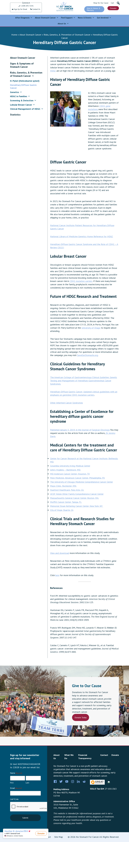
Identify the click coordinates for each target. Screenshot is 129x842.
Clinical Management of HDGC (25, 108)
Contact (104, 755)
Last (27, 782)
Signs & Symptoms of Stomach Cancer (22, 65)
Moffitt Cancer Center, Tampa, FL (66, 502)
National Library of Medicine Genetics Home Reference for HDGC (81, 236)
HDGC (53, 70)
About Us (62, 23)
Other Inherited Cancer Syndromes (66, 402)
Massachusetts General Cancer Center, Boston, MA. (74, 498)
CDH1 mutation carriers (81, 281)
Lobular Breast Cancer (21, 104)
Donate (113, 8)
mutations (93, 109)
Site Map (58, 836)
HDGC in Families (18, 96)
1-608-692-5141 (27, 6)
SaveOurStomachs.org (87, 355)
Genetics (14, 92)
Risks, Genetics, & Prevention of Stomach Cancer (67, 34)
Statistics (15, 114)
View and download (59, 553)
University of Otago (91, 327)
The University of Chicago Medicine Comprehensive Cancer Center (81, 481)
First (12, 782)
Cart (112, 3)
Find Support (67, 17)
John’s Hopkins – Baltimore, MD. (65, 469)
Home (14, 34)
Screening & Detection (21, 100)
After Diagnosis (22, 17)
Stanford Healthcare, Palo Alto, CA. (67, 489)
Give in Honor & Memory (93, 9)
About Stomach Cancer (45, 17)
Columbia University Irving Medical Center (70, 465)
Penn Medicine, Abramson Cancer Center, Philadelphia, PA (77, 477)
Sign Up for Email (20, 9)
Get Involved (102, 17)
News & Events (85, 17)
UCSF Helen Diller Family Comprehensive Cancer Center (77, 494)
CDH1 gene (104, 106)
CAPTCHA (14, 799)
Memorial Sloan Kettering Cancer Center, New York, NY (76, 506)
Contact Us (36, 9)
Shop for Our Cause (100, 3)
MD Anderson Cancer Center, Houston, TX (70, 473)
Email (16, 788)
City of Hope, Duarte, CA (61, 510)
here (57, 575)
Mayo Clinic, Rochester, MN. (63, 485)
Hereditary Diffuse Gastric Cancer (23, 86)
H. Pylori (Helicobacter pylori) (24, 80)
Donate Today (81, 717)
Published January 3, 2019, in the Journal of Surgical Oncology (79, 429)
